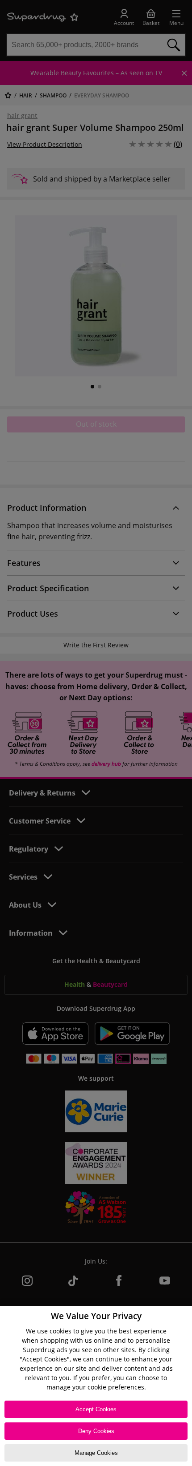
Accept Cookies (96, 1409)
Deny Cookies (96, 1431)
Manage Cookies (96, 1453)
